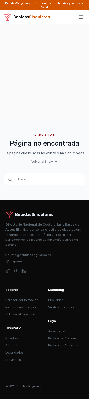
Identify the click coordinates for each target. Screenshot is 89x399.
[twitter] (7, 271)
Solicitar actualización (21, 300)
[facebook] (15, 271)
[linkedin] (23, 271)
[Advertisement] (44, 71)
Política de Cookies (62, 338)
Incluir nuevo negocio (21, 307)
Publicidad (56, 300)
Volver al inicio (42, 161)
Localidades (14, 352)
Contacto (12, 345)
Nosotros (12, 338)
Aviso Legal (56, 331)
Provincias (13, 359)
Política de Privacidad (64, 345)
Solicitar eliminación (20, 314)
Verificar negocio (61, 307)
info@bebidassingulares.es (31, 255)
